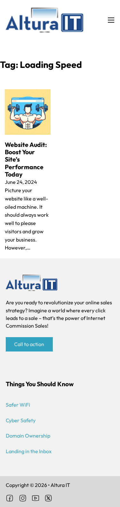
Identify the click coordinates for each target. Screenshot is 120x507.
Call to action (29, 344)
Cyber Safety (21, 420)
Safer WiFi (18, 405)
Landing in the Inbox (29, 451)
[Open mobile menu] (111, 20)
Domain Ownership (28, 435)
